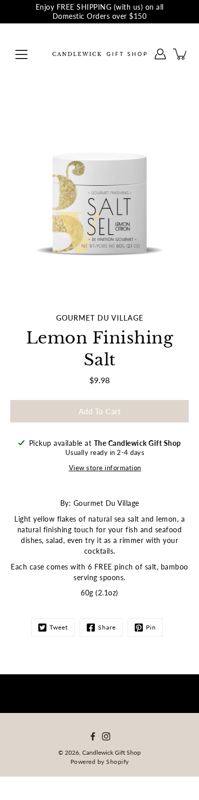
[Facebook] (93, 736)
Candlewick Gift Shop (111, 752)
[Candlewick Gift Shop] (99, 53)
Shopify (117, 761)
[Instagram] (106, 736)
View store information (105, 468)
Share (107, 627)
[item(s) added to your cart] (180, 54)
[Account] (160, 54)
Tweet (58, 627)
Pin (151, 627)
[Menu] (21, 54)
